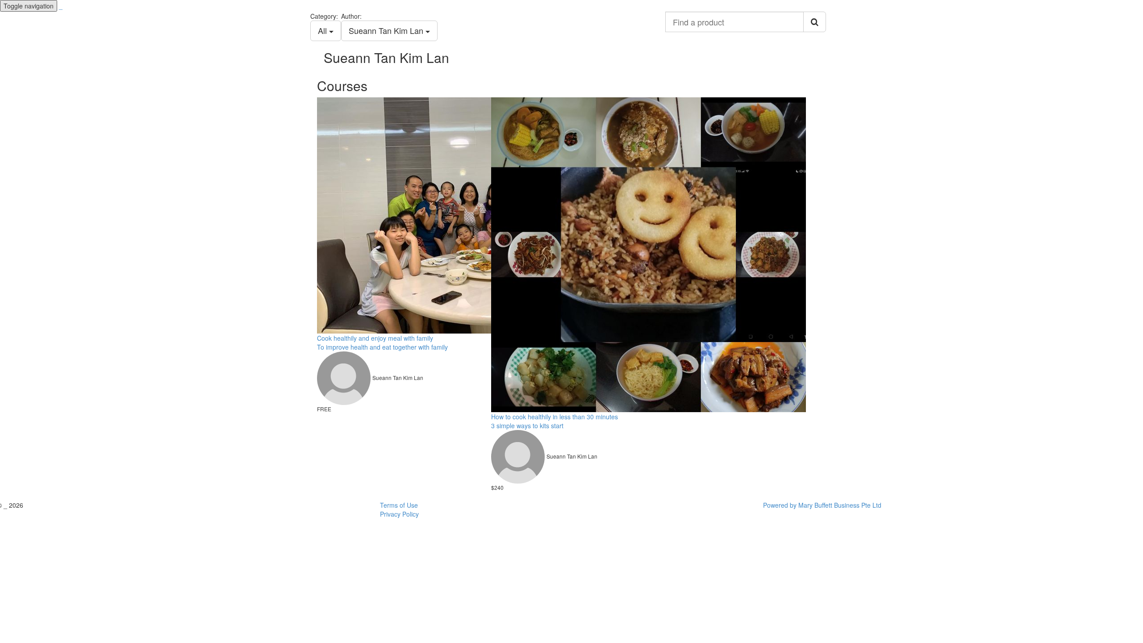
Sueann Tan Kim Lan (387, 30)
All (323, 30)
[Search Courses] (814, 22)
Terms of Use (399, 505)
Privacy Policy (399, 513)
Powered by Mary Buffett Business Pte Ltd (822, 505)
